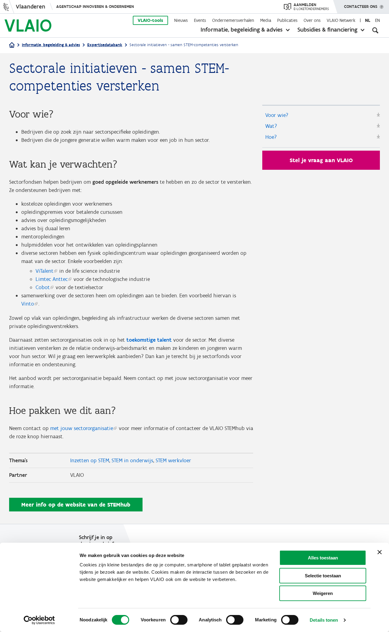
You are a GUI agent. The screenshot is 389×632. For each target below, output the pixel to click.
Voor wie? (276, 115)
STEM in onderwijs (132, 460)
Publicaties (287, 20)
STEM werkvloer (173, 460)
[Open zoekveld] (375, 30)
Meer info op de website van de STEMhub (75, 504)
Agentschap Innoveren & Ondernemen (95, 6)
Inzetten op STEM (89, 460)
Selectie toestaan (323, 575)
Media (265, 20)
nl (367, 20)
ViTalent (44, 271)
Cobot (43, 287)
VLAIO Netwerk (341, 20)
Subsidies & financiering (327, 29)
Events (200, 20)
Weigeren (323, 593)
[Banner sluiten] (379, 552)
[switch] (179, 620)
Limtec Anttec (52, 279)
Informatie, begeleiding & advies (242, 29)
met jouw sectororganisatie (81, 428)
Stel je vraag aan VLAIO (321, 160)
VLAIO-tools (150, 20)
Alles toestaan (323, 557)
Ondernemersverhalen (233, 20)
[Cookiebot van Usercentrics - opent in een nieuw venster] (39, 620)
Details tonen (324, 620)
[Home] (12, 45)
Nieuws (181, 20)
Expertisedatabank (104, 44)
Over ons (312, 20)
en (377, 20)
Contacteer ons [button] (360, 6)
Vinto (27, 303)
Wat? (271, 126)
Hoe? (271, 137)
